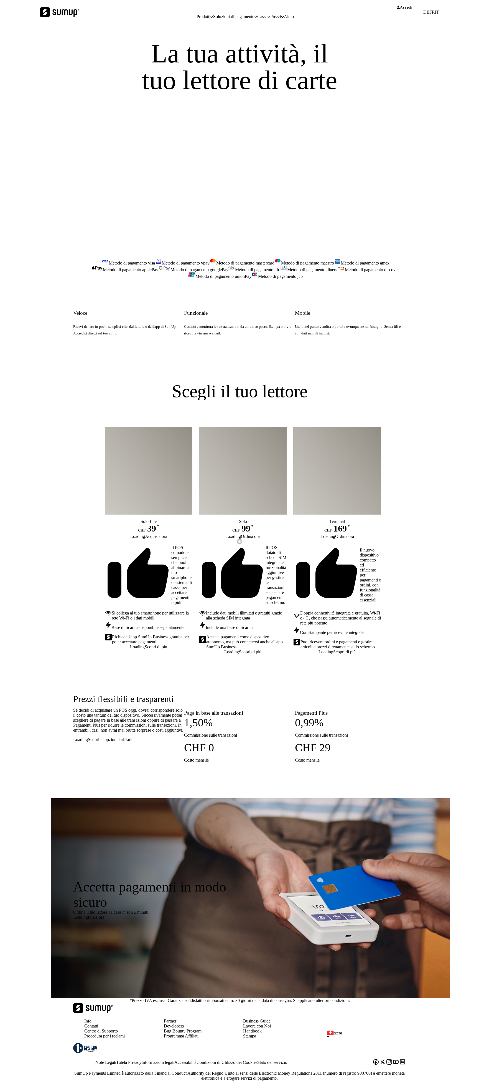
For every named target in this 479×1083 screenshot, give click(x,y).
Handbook (252, 1031)
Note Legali (105, 1062)
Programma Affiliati (181, 1036)
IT (437, 12)
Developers (174, 1026)
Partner (170, 1021)
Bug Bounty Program (183, 1031)
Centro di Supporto (101, 1031)
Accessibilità (185, 1062)
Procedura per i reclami (104, 1036)
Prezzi (275, 16)
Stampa (249, 1036)
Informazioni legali (157, 1062)
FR (432, 12)
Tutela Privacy (128, 1062)
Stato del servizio (272, 1062)
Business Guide (257, 1021)
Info (87, 1021)
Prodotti (203, 16)
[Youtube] (396, 1062)
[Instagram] (389, 1062)
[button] (368, 1036)
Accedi (406, 7)
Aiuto (289, 16)
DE (426, 12)
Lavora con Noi (257, 1026)
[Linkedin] (402, 1062)
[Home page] (93, 1011)
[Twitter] (382, 1062)
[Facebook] (376, 1062)
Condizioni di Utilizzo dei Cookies (227, 1062)
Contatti (91, 1026)
